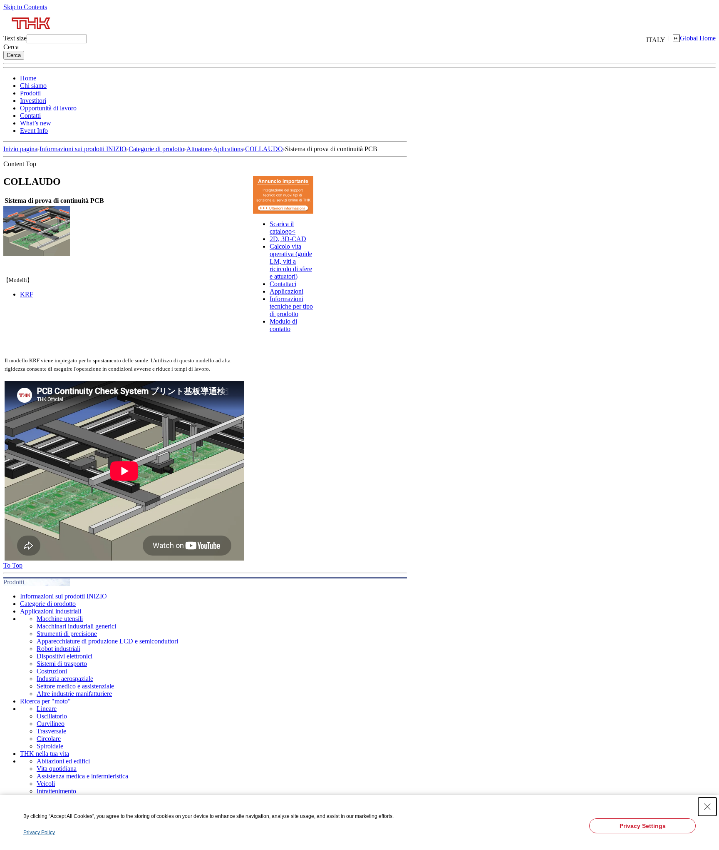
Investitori (33, 100)
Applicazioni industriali (50, 611)
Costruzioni (52, 671)
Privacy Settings (643, 826)
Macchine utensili (60, 618)
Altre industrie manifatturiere (74, 693)
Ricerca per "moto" (45, 701)
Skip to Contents (25, 6)
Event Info (34, 130)
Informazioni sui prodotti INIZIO (83, 148)
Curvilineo (50, 723)
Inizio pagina (20, 148)
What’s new (35, 123)
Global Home (698, 38)
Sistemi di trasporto (62, 663)
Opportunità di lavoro (48, 108)
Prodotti (30, 93)
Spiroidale (50, 746)
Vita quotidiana (57, 768)
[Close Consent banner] (707, 807)
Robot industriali (58, 648)
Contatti (30, 115)
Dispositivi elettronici (64, 656)
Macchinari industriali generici (76, 626)
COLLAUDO (264, 148)
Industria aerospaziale (65, 678)
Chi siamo (33, 85)
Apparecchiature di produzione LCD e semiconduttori (107, 641)
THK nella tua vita (44, 753)
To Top (12, 565)
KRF (26, 294)
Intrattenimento (56, 791)
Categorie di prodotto (156, 148)
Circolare (49, 738)
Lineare (47, 708)
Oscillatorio (52, 716)
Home (28, 78)
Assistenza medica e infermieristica (82, 776)
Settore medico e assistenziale (75, 686)
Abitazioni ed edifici (63, 761)
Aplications (228, 148)
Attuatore (198, 148)
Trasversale (51, 731)
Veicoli (46, 783)
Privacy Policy (39, 832)
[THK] (31, 32)
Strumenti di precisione (67, 633)
